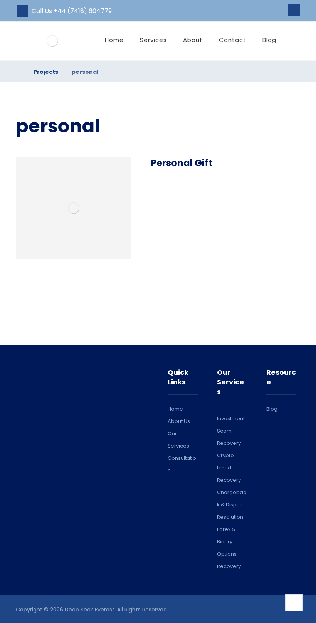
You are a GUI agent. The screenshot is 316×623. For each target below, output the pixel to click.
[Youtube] (294, 10)
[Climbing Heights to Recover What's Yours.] (52, 40)
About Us (179, 421)
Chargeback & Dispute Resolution (231, 505)
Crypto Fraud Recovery (229, 468)
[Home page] (18, 72)
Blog (271, 409)
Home (175, 409)
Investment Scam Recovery (231, 431)
